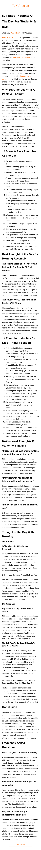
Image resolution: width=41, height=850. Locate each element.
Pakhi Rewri (15, 32)
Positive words (8, 37)
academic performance (22, 57)
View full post (20, 844)
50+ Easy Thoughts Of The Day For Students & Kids (19, 21)
